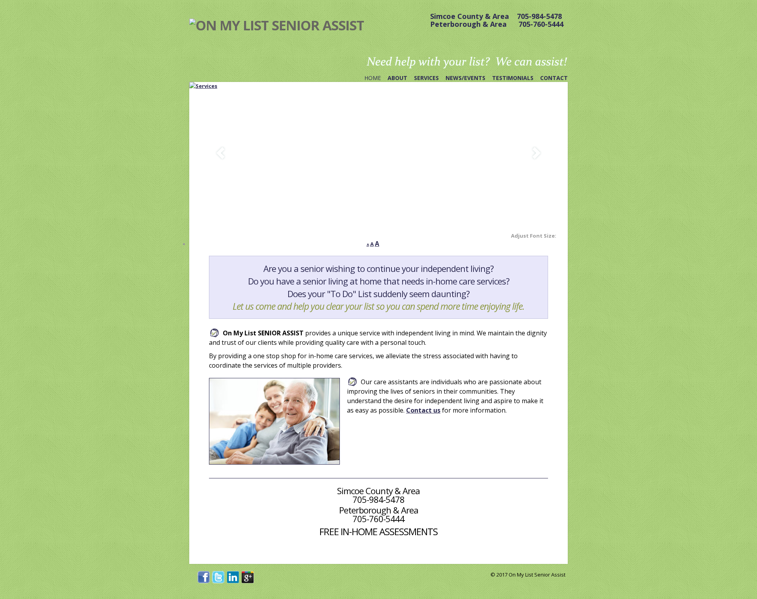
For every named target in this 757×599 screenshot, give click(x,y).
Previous (220, 153)
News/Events (465, 78)
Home (372, 78)
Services (426, 78)
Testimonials (512, 78)
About (397, 78)
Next (536, 153)
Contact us (423, 410)
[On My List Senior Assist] (276, 25)
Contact (554, 78)
